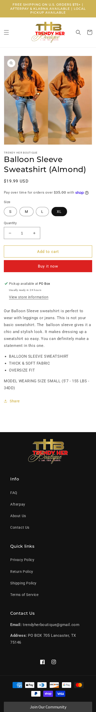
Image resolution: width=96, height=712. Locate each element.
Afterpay (17, 504)
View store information (28, 297)
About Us (18, 516)
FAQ (13, 493)
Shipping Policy (23, 583)
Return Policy (21, 571)
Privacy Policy (22, 560)
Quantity (10, 223)
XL (59, 212)
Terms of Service (24, 595)
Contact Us (19, 527)
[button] (6, 32)
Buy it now (48, 266)
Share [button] (15, 401)
